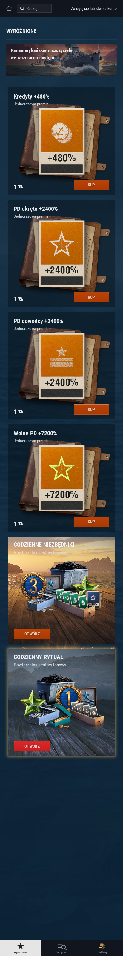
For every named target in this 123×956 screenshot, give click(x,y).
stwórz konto (106, 8)
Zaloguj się (80, 8)
